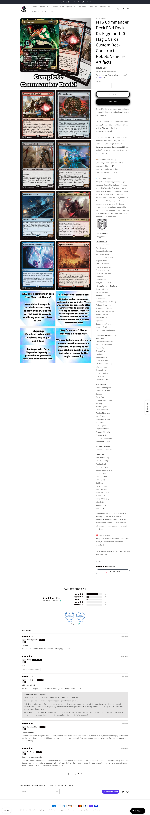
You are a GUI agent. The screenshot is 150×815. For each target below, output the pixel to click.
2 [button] (72, 774)
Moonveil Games (29, 810)
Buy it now (113, 102)
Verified (74, 624)
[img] (27, 636)
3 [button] (75, 774)
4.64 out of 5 (60, 598)
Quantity (98, 81)
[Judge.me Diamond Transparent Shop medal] (80, 616)
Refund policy (51, 810)
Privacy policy (62, 810)
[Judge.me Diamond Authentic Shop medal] (69, 616)
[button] (40, 6)
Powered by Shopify (40, 810)
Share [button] (100, 561)
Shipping (98, 71)
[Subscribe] (57, 791)
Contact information (96, 810)
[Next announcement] (129, 2)
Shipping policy (84, 810)
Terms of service (72, 810)
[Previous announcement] (20, 2)
